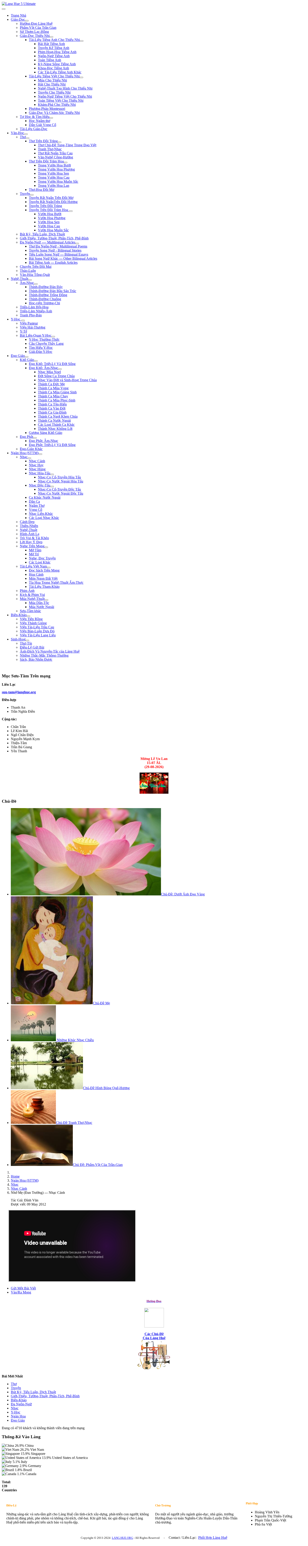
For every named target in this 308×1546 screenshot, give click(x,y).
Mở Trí (34, 554)
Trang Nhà (18, 15)
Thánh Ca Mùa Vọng (53, 388)
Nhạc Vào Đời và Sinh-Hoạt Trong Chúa (67, 380)
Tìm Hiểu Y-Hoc (41, 347)
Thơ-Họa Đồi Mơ (41, 190)
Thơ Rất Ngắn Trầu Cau (55, 153)
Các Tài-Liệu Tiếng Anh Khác (59, 72)
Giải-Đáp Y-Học (40, 352)
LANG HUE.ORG (122, 1537)
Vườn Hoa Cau (49, 226)
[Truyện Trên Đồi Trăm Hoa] (71, 211)
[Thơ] (27, 138)
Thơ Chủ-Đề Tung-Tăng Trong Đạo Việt (67, 145)
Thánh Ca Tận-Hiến (52, 404)
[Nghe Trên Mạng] (46, 547)
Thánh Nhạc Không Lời (55, 428)
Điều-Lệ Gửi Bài (32, 647)
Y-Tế (23, 331)
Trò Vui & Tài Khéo (34, 538)
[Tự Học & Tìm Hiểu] (51, 118)
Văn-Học (17, 133)
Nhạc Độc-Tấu (39, 485)
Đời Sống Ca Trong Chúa (56, 376)
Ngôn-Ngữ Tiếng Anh (54, 56)
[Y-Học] (23, 320)
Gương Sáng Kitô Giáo (45, 433)
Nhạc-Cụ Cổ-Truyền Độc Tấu (59, 489)
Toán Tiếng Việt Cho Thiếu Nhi (60, 100)
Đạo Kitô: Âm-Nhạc (43, 368)
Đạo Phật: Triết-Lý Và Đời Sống (52, 445)
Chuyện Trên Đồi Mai (35, 266)
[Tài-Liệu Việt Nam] (49, 567)
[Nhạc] (29, 458)
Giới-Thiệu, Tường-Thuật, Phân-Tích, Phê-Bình (54, 238)
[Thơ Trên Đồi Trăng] (59, 142)
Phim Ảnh (27, 591)
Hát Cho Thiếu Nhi (52, 84)
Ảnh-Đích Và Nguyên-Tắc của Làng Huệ (50, 651)
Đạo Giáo (18, 356)
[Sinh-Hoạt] (27, 640)
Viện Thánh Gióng (33, 623)
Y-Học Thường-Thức (44, 339)
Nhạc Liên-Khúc (41, 514)
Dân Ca (34, 501)
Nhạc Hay (36, 465)
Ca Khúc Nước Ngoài (44, 497)
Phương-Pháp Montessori (47, 108)
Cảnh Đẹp (27, 522)
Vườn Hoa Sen (49, 222)
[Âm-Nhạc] (36, 284)
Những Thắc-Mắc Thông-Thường (44, 655)
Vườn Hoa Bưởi (49, 214)
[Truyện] (32, 195)
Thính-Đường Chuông (45, 299)
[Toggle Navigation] (3, 9)
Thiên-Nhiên (29, 526)
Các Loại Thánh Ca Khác (56, 424)
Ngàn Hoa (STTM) (25, 453)
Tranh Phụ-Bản (31, 315)
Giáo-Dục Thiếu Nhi (35, 36)
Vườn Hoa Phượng (51, 218)
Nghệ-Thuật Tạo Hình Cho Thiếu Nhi (65, 88)
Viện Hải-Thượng (32, 327)
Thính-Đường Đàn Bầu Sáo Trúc (52, 291)
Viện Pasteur (29, 323)
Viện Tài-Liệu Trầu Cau (37, 627)
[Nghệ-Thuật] (30, 280)
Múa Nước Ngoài (41, 607)
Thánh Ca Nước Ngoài (54, 420)
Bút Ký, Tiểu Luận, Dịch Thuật (42, 234)
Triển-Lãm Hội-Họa (34, 307)
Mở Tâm (35, 550)
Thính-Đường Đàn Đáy (46, 287)
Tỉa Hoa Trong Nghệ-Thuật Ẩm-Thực (56, 582)
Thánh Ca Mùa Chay (53, 396)
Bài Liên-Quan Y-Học (35, 335)
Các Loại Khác (40, 562)
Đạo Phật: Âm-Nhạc (43, 441)
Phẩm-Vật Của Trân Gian (38, 27)
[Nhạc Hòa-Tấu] (52, 474)
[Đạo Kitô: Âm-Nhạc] (60, 369)
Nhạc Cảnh (37, 461)
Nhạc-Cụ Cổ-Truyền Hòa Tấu (59, 477)
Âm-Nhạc (27, 283)
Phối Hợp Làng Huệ (212, 1537)
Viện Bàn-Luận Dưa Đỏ (37, 631)
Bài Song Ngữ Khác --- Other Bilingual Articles (63, 258)
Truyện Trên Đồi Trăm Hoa (49, 210)
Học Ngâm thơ (39, 121)
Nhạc (24, 457)
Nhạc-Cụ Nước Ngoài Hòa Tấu (60, 481)
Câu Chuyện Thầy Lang (46, 343)
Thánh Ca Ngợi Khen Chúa (58, 416)
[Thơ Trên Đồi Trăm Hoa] (65, 162)
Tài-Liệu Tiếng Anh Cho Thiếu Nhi (54, 40)
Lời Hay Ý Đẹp (31, 542)
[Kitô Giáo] (36, 361)
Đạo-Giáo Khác (31, 449)
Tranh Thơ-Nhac (50, 149)
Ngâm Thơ (36, 505)
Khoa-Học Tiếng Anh (53, 68)
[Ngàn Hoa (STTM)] (40, 454)
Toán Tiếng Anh (49, 60)
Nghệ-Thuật (19, 279)
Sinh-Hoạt (18, 639)
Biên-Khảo (19, 615)
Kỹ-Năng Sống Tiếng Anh (57, 64)
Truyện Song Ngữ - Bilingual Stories (55, 250)
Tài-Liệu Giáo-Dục (33, 129)
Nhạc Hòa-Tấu (39, 473)
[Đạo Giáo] (26, 357)
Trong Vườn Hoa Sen (53, 173)
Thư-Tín (26, 643)
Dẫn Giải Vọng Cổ (42, 125)
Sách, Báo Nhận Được (36, 659)
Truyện (25, 194)
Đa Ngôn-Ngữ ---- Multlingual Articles (47, 242)
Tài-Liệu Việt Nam (33, 566)
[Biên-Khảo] (28, 616)
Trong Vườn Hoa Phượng (56, 169)
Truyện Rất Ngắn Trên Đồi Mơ (51, 198)
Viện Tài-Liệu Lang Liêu (38, 635)
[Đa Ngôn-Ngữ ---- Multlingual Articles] (77, 243)
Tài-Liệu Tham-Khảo (44, 586)
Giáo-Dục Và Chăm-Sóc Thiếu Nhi (54, 113)
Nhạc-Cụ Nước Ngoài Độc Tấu (60, 493)
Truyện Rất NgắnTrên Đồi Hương (53, 202)
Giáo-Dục (18, 19)
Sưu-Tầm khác (30, 611)
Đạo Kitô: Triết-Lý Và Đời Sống (52, 364)
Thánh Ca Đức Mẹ (51, 384)
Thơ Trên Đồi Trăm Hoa (46, 161)
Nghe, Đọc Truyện (42, 558)
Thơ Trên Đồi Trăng (43, 141)
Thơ (23, 137)
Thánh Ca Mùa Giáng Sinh (57, 392)
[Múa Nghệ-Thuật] (46, 600)
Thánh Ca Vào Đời (51, 408)
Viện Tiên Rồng (31, 619)
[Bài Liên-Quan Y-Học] (53, 336)
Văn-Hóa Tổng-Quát (35, 275)
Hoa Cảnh (36, 574)
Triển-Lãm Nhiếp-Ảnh (36, 311)
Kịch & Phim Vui (32, 595)
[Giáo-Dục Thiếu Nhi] (51, 37)
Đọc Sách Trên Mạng (44, 570)
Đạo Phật (26, 437)
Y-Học (16, 319)
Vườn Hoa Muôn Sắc (53, 230)
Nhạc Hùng (37, 469)
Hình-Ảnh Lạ (29, 534)
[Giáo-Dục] (27, 20)
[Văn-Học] (26, 134)
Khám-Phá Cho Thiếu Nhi (57, 104)
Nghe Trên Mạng (32, 546)
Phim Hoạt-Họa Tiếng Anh (57, 52)
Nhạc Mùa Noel (49, 372)
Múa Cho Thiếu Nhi (52, 80)
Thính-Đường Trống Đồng (48, 295)
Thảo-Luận (28, 271)
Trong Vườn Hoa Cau (53, 177)
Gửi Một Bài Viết (23, 1288)
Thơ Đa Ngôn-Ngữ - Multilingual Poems (58, 246)
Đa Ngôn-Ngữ (21, 1404)
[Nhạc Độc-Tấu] (52, 486)
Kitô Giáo (27, 360)
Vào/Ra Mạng (21, 1292)
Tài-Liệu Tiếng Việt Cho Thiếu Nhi (54, 76)
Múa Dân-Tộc (39, 603)
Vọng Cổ (35, 510)
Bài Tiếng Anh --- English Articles (53, 262)
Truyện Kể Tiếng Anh (53, 48)
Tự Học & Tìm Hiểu (34, 117)
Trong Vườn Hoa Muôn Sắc (58, 181)
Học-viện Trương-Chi (44, 303)
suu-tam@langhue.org (19, 692)
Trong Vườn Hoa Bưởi (54, 165)
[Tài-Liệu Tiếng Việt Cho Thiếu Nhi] (81, 77)
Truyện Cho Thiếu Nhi (54, 92)
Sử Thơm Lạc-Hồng (34, 32)
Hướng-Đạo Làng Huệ (36, 23)
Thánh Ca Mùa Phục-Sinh (56, 400)
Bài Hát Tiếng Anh (51, 44)
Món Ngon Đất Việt (43, 578)
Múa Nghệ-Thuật (32, 599)
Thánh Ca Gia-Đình (52, 412)
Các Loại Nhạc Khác (44, 518)
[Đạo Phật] (35, 438)
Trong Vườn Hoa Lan (53, 185)
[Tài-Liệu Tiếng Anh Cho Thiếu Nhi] (81, 41)
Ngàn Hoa (18, 1416)
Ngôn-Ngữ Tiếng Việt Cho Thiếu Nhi (65, 96)
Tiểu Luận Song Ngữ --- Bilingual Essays (58, 254)
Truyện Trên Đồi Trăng (45, 206)
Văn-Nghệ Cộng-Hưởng (55, 157)
